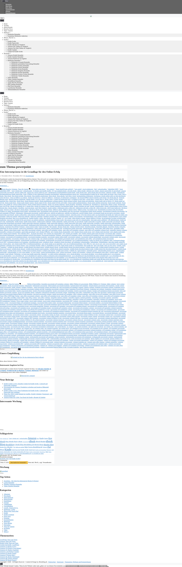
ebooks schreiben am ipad (81, 206)
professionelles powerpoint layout (60, 338)
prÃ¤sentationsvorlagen (101, 332)
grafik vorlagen (16, 287)
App (38, 438)
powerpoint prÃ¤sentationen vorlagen (84, 309)
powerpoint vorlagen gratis (110, 237)
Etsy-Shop (9, 8)
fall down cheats (9, 209)
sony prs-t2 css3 (97, 244)
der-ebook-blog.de (112, 197)
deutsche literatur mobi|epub (17, 199)
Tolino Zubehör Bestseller (15, 79)
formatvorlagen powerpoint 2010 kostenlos (102, 285)
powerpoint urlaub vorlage (21, 315)
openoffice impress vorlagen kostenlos (79, 297)
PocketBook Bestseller (14, 81)
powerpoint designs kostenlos (109, 301)
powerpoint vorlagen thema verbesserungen (42, 325)
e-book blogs (90, 199)
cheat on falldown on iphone (18, 197)
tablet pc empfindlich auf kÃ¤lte (50, 245)
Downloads (7, 496)
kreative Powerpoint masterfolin (42, 291)
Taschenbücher (10, 9)
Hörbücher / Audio (9, 509)
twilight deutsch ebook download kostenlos (72, 247)
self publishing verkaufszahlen (81, 242)
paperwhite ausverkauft (28, 232)
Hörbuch (6, 32)
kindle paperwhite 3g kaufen (92, 221)
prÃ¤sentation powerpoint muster (64, 239)
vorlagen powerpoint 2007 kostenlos (35, 344)
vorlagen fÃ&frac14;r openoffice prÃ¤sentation (14, 342)
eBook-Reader (8, 27)
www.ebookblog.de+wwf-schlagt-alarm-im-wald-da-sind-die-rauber (58, 261)
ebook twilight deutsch (20, 204)
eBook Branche (6, 189)
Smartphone (42, 451)
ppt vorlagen (17, 328)
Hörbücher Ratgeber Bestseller (20, 71)
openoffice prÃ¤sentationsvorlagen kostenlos (58, 299)
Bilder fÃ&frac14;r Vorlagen (97, 284)
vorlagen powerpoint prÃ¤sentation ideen (95, 344)
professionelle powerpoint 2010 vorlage (45, 335)
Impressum (60, 562)
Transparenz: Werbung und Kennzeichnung (78, 562)
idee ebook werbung (50, 218)
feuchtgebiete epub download (49, 211)
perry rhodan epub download (100, 232)
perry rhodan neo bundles (70, 233)
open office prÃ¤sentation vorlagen (73, 230)
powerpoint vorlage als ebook (51, 315)
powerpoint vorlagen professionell (77, 323)
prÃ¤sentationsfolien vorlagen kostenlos (36, 332)
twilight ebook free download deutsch (105, 249)
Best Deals (9, 6)
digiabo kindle (30, 199)
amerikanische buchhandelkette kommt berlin (61, 192)
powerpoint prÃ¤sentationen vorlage (61, 309)
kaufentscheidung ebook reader (54, 220)
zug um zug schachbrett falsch (25, 262)
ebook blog (12, 201)
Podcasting (7, 525)
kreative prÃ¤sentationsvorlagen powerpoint (105, 291)
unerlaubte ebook (91, 250)
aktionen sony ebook (92, 191)
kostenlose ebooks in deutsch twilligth (101, 225)
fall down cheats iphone (21, 209)
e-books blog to (99, 199)
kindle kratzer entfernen (44, 221)
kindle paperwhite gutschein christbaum (34, 223)
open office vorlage (31, 297)
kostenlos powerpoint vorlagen (104, 287)
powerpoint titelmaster (111, 313)
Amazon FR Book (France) (8, 560)
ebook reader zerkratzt (114, 203)
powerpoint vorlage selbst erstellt (57, 237)
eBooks (8, 11)
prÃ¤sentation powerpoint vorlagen (63, 330)
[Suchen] (19, 349)
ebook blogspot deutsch (32, 201)
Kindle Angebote (9, 514)
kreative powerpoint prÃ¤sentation (63, 291)
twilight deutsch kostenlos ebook (109, 247)
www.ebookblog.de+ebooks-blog (10, 259)
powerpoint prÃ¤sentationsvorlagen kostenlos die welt (87, 311)
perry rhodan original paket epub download (91, 233)
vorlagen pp (43, 345)
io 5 (63, 218)
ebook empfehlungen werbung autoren (51, 201)
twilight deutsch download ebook (34, 247)
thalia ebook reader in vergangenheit (72, 245)
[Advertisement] (16, 416)
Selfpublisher (94, 242)
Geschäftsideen (8, 506)
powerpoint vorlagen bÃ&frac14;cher (50, 318)
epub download (29, 208)
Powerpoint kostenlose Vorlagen (51, 235)
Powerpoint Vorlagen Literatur (19, 323)
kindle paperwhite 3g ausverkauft (73, 221)
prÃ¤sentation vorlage (109, 330)
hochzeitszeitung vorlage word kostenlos (70, 216)
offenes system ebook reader (12, 230)
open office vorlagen (44, 297)
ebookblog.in (96, 204)
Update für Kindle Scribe (15, 51)
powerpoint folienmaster (7, 235)
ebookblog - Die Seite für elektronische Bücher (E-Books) (21, 481)
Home (5, 24)
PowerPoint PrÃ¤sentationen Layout (38, 309)
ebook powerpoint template (16, 285)
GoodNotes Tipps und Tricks (8, 540)
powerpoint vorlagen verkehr (87, 325)
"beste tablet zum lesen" (38, 189)
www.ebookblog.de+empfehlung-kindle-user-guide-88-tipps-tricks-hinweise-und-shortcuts (97, 259)
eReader (9, 447)
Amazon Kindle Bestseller (15, 55)
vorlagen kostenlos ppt (79, 342)
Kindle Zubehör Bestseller (15, 57)
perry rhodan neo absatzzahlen (53, 233)
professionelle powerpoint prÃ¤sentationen (59, 240)
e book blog (49, 199)
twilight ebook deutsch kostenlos (59, 249)
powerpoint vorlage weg (105, 316)
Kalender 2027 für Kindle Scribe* (10, 458)
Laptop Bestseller (9, 482)
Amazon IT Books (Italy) (7, 555)
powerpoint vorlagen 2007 (8, 318)
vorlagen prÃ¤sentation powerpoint (73, 345)
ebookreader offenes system (108, 204)
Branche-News (8, 29)
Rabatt (27, 451)
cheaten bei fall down (34, 197)
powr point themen (60, 326)
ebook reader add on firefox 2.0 (104, 201)
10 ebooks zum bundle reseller (42, 191)
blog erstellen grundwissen (40, 196)
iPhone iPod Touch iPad (11, 511)
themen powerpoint (13, 340)
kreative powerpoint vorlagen (83, 291)
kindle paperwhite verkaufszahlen (110, 223)
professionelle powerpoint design (67, 335)
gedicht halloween (44, 213)
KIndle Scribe (12, 41)
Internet (59, 218)
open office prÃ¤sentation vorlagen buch (97, 230)
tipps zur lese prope (110, 245)
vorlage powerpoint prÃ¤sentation (58, 340)
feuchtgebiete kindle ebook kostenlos (91, 211)
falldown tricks (82, 209)
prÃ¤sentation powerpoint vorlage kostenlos (38, 330)
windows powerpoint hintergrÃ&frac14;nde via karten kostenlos (59, 347)
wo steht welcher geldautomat (57, 254)
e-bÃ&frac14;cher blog (78, 199)
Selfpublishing (103, 242)
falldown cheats (57, 209)
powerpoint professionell (111, 311)
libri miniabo (53, 227)
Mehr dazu (103, 566)
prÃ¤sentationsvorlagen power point (47, 333)
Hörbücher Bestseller (14, 34)
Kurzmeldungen (10, 13)
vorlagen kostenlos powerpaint (63, 342)
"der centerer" (50, 189)
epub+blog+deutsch (41, 208)
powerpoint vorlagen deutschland (91, 237)
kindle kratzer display (30, 221)
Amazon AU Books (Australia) (9, 550)
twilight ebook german (14, 250)
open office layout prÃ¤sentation (98, 294)
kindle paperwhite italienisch (55, 223)
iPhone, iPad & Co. (9, 38)
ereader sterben (52, 208)
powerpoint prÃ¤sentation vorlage (72, 235)
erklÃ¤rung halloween (114, 208)
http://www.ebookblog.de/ (20, 218)
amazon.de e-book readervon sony (37, 192)
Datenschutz (52, 562)
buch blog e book (71, 196)
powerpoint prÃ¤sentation (57, 306)
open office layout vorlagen (117, 294)
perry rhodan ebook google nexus (81, 232)
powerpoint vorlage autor (67, 315)
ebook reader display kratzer (25, 203)
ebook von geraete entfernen (56, 204)
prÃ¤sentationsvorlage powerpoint (103, 239)
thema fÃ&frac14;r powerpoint (100, 338)
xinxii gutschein (108, 261)
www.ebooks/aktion (85, 261)
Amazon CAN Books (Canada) (9, 551)
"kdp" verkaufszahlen (100, 189)
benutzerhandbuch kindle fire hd (89, 194)
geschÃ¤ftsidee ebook (86, 213)
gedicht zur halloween (57, 213)
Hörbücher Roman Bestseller (20, 72)
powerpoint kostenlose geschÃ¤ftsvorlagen (28, 235)
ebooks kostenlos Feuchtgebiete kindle (61, 206)
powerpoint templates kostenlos (37, 237)
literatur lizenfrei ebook (77, 227)
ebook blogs (20, 201)
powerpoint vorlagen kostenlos (35, 321)
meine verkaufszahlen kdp (54, 228)
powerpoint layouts (23, 306)
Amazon (32, 438)
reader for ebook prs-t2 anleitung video (101, 240)
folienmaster (19, 213)
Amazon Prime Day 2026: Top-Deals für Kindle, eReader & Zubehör (24, 397)
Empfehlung (7, 501)
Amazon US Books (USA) (8, 546)
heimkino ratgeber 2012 (50, 216)
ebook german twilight (70, 201)
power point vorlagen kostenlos (52, 301)
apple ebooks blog (81, 192)
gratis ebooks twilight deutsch (36, 215)
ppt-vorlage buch (64, 328)
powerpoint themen (98, 313)
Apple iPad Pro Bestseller (15, 83)
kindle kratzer (19, 221)
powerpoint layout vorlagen (8, 306)
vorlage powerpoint (65, 252)
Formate (6, 502)
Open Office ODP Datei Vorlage (10, 296)
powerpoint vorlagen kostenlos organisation (80, 321)
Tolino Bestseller (13, 77)
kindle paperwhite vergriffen (91, 223)
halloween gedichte (24, 216)
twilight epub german (62, 250)
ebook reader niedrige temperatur (97, 203)
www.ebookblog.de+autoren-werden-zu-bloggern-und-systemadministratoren (48, 256)
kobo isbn (51, 225)
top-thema (7, 528)
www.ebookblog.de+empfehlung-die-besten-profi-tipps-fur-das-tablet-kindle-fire (45, 259)
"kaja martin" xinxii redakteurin (83, 189)
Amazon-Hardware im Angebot (17, 58)
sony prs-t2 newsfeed (109, 244)
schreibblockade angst (35, 242)
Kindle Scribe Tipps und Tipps (9, 543)
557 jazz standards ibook (59, 191)
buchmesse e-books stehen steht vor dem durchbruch (109, 196)
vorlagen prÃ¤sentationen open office (97, 252)
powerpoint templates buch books (35, 313)
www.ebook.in (115, 254)
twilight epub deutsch (48, 250)
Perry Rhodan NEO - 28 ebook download (30, 233)
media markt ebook (40, 228)
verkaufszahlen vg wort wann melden (18, 252)
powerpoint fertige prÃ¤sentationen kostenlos (22, 303)
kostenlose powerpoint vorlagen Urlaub (57, 289)
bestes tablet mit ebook (107, 194)
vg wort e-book (35, 252)
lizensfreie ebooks (90, 227)
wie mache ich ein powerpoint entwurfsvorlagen (25, 347)
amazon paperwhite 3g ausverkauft (110, 191)
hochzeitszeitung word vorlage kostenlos (95, 216)
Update (2, 453)
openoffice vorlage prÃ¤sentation (82, 299)
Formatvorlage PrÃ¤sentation (79, 285)
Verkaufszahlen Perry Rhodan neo (11, 453)
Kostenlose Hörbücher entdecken (17, 36)
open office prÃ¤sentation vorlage (52, 230)
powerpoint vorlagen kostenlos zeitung (105, 321)
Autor (24, 194)
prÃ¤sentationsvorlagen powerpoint (69, 333)
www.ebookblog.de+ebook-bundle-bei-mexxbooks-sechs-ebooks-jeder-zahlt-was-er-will (91, 257)
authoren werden (111, 192)
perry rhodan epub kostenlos (8, 233)
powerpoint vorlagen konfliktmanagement (12, 321)
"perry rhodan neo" (4, 438)
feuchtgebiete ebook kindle (20, 211)
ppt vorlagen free (27, 328)
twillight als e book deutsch (77, 250)
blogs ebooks (61, 196)
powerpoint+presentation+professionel (42, 326)
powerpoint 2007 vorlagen (113, 233)
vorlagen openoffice (111, 342)
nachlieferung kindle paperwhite (72, 228)
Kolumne (14, 189)
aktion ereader (81, 191)
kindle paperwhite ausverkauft (111, 221)
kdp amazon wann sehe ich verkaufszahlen (77, 220)
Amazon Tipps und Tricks (8, 541)
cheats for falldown (47, 197)
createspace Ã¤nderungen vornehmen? (65, 197)
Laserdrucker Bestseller (15, 88)
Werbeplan (17, 254)
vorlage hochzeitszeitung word (50, 252)
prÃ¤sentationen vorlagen (15, 332)
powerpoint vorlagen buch (89, 318)
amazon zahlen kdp (20, 192)
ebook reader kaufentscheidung (77, 203)
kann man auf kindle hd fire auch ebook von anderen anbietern (25, 220)
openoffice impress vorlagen (118, 230)
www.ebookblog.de (18, 256)
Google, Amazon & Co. (11, 508)
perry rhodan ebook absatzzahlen (60, 232)
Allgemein (5, 284)
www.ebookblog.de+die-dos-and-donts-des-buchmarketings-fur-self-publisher (41, 257)
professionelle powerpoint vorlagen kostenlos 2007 (34, 338)
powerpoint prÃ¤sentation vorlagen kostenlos (108, 308)
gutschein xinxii (75, 215)
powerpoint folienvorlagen (80, 303)
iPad (49, 447)
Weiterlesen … (4, 186)
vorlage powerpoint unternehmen (79, 340)
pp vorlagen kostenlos (81, 326)
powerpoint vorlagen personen (57, 323)
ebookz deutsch (12, 208)
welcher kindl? (113, 252)
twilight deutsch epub (92, 247)
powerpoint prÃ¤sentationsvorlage (106, 309)
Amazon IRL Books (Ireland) (9, 558)
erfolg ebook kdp (101, 208)
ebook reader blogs (10, 203)
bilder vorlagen (111, 284)
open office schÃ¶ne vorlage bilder (14, 297)
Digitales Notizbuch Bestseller (13, 484)
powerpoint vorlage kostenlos (29, 316)
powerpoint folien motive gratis (46, 303)
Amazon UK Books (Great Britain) (10, 548)
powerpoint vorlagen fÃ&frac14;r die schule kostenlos (28, 320)
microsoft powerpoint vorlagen (42, 294)
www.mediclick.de (97, 261)
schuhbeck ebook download (62, 242)
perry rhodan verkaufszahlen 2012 (18, 452)
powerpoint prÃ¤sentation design (97, 306)
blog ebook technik (17, 196)
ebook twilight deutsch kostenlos (37, 204)
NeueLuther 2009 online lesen (104, 228)
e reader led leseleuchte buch (62, 199)
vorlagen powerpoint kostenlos (73, 344)
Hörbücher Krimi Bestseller (19, 69)
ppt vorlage (107, 326)
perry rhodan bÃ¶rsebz (43, 232)
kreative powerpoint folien (8, 291)
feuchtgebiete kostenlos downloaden (114, 211)
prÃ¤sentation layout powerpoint (79, 328)
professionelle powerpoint (24, 335)
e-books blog (25, 441)
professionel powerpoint (106, 333)
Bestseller (8, 4)
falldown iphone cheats (70, 209)
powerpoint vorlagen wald (20, 239)
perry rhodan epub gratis (117, 232)
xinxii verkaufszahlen (120, 261)
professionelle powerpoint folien (87, 335)
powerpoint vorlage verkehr (89, 316)
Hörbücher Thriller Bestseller (20, 76)
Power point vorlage (22, 301)
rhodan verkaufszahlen (34, 451)
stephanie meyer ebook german (15, 245)
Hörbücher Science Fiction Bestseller (22, 74)
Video (5, 530)
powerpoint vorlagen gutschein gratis (112, 320)
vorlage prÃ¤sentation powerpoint (114, 340)
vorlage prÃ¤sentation (78, 252)
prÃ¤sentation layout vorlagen (99, 328)
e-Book (20, 441)
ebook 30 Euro (113, 199)
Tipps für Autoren (23, 189)
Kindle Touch (32, 450)
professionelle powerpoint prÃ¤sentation (33, 240)
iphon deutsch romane (78, 218)
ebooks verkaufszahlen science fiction (115, 206)
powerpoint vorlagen (74, 237)
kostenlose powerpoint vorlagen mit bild (32, 289)
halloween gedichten (36, 216)
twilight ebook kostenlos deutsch (32, 250)
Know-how (7, 516)
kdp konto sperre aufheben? (99, 220)
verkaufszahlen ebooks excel (106, 250)
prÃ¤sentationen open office (83, 239)
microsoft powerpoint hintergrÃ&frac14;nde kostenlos (16, 294)
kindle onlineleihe (57, 221)
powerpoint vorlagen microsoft (38, 323)
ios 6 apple (68, 218)
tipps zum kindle (99, 245)
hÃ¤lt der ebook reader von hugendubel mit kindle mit (97, 215)
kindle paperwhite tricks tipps (73, 223)
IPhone (2, 450)
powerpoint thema (70, 313)
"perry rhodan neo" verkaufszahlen (21, 191)
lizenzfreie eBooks (101, 227)
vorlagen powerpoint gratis (55, 344)
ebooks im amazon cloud (41, 206)
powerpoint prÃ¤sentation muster (41, 308)
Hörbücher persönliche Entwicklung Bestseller (25, 64)
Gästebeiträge (8, 504)
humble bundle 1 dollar (36, 218)
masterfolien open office (75, 292)
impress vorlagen (89, 287)
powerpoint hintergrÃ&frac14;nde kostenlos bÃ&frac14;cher (24, 304)
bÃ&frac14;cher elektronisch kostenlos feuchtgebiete (43, 194)
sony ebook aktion (5, 244)
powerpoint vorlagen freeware (74, 320)
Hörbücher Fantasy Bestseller (20, 65)
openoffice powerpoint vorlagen (101, 297)
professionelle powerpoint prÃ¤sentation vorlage (14, 337)
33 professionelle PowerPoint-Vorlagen (19, 266)
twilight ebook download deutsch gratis (81, 249)
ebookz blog (3, 208)
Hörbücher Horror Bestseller (19, 67)
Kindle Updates (12, 50)
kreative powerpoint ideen (24, 291)
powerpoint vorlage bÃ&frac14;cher (87, 315)
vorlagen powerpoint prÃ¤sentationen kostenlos (25, 345)
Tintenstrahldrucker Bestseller (16, 89)
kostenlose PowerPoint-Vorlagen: (15, 227)
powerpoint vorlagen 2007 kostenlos (27, 318)
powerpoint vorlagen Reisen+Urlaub (99, 323)
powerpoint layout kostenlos (98, 304)
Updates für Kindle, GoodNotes (9, 545)
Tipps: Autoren (8, 31)
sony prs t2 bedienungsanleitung (73, 244)
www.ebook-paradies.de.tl (103, 254)
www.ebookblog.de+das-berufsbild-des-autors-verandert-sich (90, 256)
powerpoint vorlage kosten (12, 316)
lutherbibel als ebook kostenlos (9, 228)
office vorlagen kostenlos (80, 294)
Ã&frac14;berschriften (34, 284)
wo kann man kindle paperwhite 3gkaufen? (34, 254)
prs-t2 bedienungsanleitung (80, 240)
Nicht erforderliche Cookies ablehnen (89, 566)
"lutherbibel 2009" (113, 189)
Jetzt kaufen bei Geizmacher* (18, 462)
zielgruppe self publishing (7, 262)
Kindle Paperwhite (13, 43)
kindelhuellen (10, 221)
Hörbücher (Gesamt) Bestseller (20, 62)
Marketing (49, 449)
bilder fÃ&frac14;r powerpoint (79, 284)
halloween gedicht (11, 216)
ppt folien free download (95, 326)
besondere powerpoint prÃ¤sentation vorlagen (55, 284)
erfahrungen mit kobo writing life (85, 208)
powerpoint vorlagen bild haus (71, 318)
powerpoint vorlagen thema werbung (67, 325)
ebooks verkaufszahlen (97, 206)
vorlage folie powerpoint (27, 340)
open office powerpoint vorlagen (31, 230)
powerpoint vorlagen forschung (55, 320)
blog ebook (7, 196)
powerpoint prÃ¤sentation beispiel (76, 306)
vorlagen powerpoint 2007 (15, 344)
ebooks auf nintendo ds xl (18, 206)
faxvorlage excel (92, 209)
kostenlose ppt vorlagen (97, 289)
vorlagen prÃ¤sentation (55, 345)
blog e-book (118, 194)
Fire (14, 447)
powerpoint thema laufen (84, 313)
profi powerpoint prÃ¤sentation (80, 338)
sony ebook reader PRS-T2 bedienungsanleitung (26, 244)
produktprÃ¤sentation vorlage (89, 333)
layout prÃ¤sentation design (26, 292)
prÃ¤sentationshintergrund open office (59, 332)
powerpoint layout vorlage (116, 304)
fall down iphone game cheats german (40, 209)
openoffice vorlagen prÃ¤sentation (10, 232)
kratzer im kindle (44, 227)
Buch (15, 441)
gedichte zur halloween (71, 213)
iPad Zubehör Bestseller (15, 84)
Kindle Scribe (24, 450)
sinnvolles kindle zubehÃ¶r (116, 242)
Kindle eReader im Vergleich (16, 45)
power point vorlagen (35, 301)
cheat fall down (4, 197)
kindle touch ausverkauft (20, 225)
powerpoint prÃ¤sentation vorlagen (93, 235)
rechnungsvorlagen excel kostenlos (17, 242)
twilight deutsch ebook (51, 247)
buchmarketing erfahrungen (85, 196)
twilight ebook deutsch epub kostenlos (37, 249)
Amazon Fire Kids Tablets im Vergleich (19, 48)
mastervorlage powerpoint (115, 292)
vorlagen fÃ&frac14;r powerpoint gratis (41, 342)
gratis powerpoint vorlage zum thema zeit (46, 287)
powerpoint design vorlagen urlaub (89, 301)
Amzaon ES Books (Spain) (8, 553)
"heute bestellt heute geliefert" (64, 189)
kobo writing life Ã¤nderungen (80, 225)
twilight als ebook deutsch (15, 247)
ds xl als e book (40, 199)
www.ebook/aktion (5, 256)
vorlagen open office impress (95, 342)
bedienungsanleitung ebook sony (69, 194)
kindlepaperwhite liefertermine (38, 225)
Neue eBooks (8, 523)
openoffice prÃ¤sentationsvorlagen (33, 299)
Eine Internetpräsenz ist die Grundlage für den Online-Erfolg (30, 172)
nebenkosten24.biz (88, 228)
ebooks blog (30, 206)
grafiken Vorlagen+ (27, 287)
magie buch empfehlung (26, 228)
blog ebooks (27, 196)
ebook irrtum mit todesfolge (86, 201)
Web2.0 (6, 532)
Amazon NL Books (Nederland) (9, 557)
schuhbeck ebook (48, 242)
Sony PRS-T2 (87, 244)
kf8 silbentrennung (113, 220)
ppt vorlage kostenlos (117, 326)
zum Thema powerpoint (42, 262)
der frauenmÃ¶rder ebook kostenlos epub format (92, 197)
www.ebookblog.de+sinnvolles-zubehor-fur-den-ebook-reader (18, 261)
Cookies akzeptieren (71, 566)
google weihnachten (21, 215)
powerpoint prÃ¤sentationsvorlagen (16, 237)
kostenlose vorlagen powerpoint (114, 289)
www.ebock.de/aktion (87, 254)
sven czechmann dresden (33, 245)
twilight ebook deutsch (18, 249)
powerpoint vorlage (35, 315)
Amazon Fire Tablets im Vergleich (18, 46)
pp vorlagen (70, 326)
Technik (6, 25)
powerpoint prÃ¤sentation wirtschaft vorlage (13, 309)
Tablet (47, 452)
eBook (107, 199)
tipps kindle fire (88, 245)
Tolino (50, 451)
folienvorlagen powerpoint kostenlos (59, 285)
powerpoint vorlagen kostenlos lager (56, 321)
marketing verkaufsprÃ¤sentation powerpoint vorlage (51, 292)
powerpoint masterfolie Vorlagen (39, 306)
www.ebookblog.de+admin (37, 453)
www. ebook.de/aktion (73, 254)
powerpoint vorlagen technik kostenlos (16, 325)
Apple (41, 438)
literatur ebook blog (63, 227)
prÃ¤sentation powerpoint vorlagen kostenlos (88, 330)
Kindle (6, 39)
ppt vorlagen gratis (34, 239)
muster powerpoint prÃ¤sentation (62, 294)
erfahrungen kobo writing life (66, 208)
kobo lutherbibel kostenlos (62, 225)
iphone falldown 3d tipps (93, 218)
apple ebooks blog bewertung (96, 192)
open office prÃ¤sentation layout (50, 296)
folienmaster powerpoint (31, 213)
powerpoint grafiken (94, 303)
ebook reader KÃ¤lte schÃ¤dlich (57, 203)
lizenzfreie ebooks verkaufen (116, 227)
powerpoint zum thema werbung (20, 326)
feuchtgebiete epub (34, 211)
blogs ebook (52, 196)
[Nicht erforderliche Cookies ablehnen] (108, 566)
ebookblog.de (87, 204)
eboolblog (21, 208)
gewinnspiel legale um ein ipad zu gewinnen (106, 213)
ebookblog (79, 204)
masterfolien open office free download (95, 292)
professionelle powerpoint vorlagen (102, 337)
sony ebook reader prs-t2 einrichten (52, 244)
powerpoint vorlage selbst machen (69, 316)
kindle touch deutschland (40, 449)
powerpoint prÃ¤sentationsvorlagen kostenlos (56, 311)
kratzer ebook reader (32, 227)
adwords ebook (71, 191)
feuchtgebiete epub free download (69, 211)
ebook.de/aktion (70, 204)
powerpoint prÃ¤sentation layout (20, 308)
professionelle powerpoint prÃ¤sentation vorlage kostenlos (47, 337)
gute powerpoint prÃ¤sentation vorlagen (58, 215)
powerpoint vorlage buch (105, 315)
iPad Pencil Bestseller (14, 86)
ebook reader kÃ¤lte (41, 203)
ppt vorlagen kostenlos (47, 239)
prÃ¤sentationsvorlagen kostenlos (10, 240)
